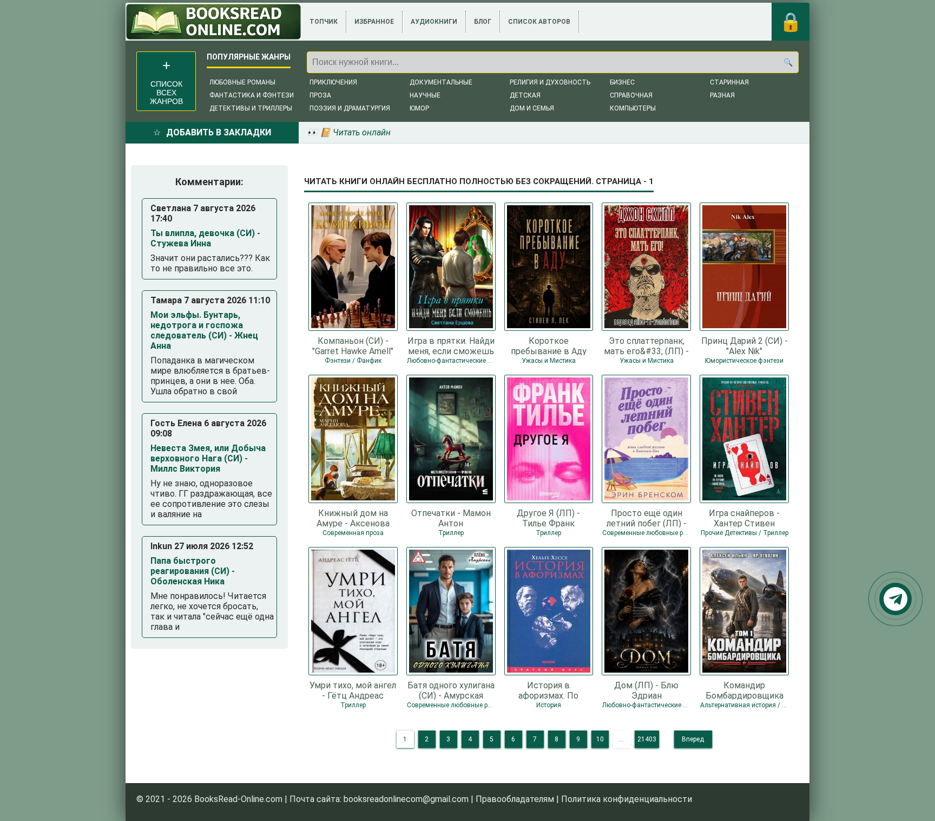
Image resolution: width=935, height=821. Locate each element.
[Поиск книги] (788, 62)
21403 (646, 739)
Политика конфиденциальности (626, 799)
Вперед (693, 739)
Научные (425, 95)
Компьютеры (633, 108)
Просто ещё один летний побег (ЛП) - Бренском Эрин (647, 517)
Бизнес (622, 82)
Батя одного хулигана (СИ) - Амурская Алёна (451, 690)
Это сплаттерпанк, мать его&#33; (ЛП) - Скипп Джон (646, 345)
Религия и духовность (550, 82)
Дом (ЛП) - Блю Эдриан (646, 690)
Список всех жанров (166, 93)
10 (600, 739)
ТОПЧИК (324, 21)
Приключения (333, 82)
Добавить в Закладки (218, 132)
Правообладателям (515, 799)
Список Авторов (539, 21)
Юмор (419, 108)
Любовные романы (242, 82)
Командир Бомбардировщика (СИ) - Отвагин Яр (744, 690)
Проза (320, 95)
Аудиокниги (434, 21)
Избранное (374, 21)
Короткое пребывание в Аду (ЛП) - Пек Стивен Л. (548, 345)
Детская (525, 95)
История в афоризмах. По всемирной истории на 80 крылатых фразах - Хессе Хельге (549, 690)
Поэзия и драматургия (350, 108)
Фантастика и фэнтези (251, 95)
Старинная (729, 82)
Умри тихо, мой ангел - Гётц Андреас (353, 690)
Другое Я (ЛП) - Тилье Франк (548, 517)
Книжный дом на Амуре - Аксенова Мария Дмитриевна (353, 517)
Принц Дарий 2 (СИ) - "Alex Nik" (744, 345)
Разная (722, 95)
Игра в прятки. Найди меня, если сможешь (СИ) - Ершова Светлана (451, 345)
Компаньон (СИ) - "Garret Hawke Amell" (352, 345)
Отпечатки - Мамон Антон (451, 517)
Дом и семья (532, 108)
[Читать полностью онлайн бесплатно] (213, 22)
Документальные (441, 82)
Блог (482, 21)
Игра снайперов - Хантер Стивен (744, 517)
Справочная (631, 95)
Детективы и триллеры (250, 108)
